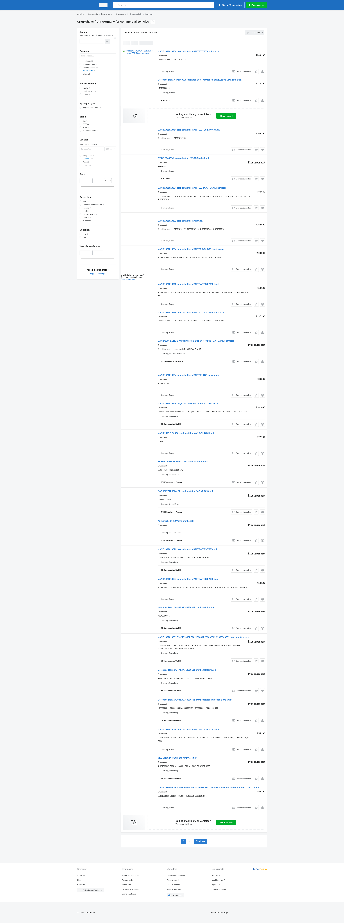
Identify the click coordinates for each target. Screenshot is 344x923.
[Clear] (115, 38)
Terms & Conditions (130, 875)
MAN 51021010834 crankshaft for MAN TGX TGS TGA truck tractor (191, 312)
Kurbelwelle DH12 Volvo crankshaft (176, 521)
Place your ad (226, 116)
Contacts (81, 885)
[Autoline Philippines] (86, 5)
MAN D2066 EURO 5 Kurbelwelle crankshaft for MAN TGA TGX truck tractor (196, 341)
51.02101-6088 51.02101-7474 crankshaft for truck (183, 461)
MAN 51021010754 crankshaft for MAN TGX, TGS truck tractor (189, 375)
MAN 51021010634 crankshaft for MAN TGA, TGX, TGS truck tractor (192, 188)
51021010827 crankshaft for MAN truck (177, 758)
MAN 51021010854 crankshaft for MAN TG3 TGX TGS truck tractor (191, 249)
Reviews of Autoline (130, 889)
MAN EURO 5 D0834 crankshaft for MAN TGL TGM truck (186, 433)
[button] (256, 71)
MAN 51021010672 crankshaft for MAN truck (180, 221)
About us (81, 875)
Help (79, 880)
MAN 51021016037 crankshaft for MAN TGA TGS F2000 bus (188, 579)
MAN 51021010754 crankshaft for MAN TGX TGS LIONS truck (189, 130)
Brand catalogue (129, 894)
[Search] (115, 5)
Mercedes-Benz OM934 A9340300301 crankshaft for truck (187, 607)
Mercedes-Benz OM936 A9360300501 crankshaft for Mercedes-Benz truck (195, 700)
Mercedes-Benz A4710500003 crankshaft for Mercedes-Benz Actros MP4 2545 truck (200, 80)
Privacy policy (128, 880)
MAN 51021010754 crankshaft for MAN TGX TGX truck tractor (189, 51)
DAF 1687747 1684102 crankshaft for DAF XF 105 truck (185, 491)
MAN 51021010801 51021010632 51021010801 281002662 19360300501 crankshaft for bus (203, 637)
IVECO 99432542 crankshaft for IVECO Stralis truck (183, 158)
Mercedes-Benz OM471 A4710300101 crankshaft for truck (187, 670)
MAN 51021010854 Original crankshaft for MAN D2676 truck (188, 403)
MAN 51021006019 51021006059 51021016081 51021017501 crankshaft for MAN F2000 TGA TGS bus (208, 787)
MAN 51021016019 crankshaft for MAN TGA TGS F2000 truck (188, 284)
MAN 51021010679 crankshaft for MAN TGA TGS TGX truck (187, 549)
